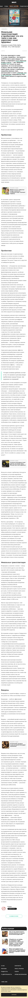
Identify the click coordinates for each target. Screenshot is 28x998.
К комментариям (13, 916)
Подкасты (4, 971)
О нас (3, 965)
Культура (4, 29)
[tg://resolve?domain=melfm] (2, 960)
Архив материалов (21, 974)
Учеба (6, 6)
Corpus (9, 906)
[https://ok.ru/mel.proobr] (21, 960)
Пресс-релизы (19, 968)
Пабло (17, 971)
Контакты (18, 965)
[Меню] (25, 2)
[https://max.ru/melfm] (25, 960)
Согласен (14, 994)
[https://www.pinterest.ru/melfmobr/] (17, 960)
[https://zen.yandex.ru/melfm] (6, 960)
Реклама (4, 968)
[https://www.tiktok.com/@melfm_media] (14, 960)
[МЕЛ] (14, 2)
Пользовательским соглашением (9, 988)
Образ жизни (14, 6)
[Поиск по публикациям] (2, 2)
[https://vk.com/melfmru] (10, 960)
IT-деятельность (6, 974)
